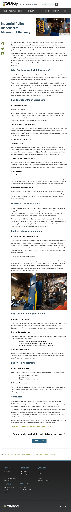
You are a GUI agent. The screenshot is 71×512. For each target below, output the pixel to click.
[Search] (56, 4)
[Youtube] (60, 506)
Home (5, 11)
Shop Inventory (44, 11)
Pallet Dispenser (26, 454)
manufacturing (9, 454)
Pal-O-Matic (17, 454)
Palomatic (39, 454)
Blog (64, 11)
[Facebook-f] (51, 506)
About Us (12, 11)
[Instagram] (65, 506)
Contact (55, 11)
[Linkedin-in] (56, 506)
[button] (2, 43)
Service (20, 11)
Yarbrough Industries (49, 454)
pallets (34, 454)
